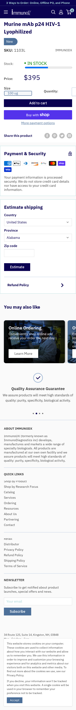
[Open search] (53, 12)
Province (11, 230)
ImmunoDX (63, 50)
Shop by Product (15, 481)
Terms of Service (15, 566)
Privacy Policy (13, 550)
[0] (68, 12)
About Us (10, 514)
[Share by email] (69, 135)
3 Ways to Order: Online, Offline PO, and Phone (38, 3)
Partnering (11, 519)
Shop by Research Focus (21, 487)
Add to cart (38, 103)
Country (10, 215)
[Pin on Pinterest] (54, 135)
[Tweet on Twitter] (62, 135)
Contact (9, 525)
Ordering (10, 503)
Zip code (10, 246)
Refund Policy (18, 285)
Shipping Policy (14, 560)
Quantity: (51, 91)
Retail (8, 539)
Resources (11, 508)
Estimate (17, 267)
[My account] (61, 12)
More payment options (38, 123)
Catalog (9, 492)
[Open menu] (6, 12)
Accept (14, 700)
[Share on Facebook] (47, 135)
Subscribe (17, 611)
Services (10, 497)
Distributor (11, 544)
